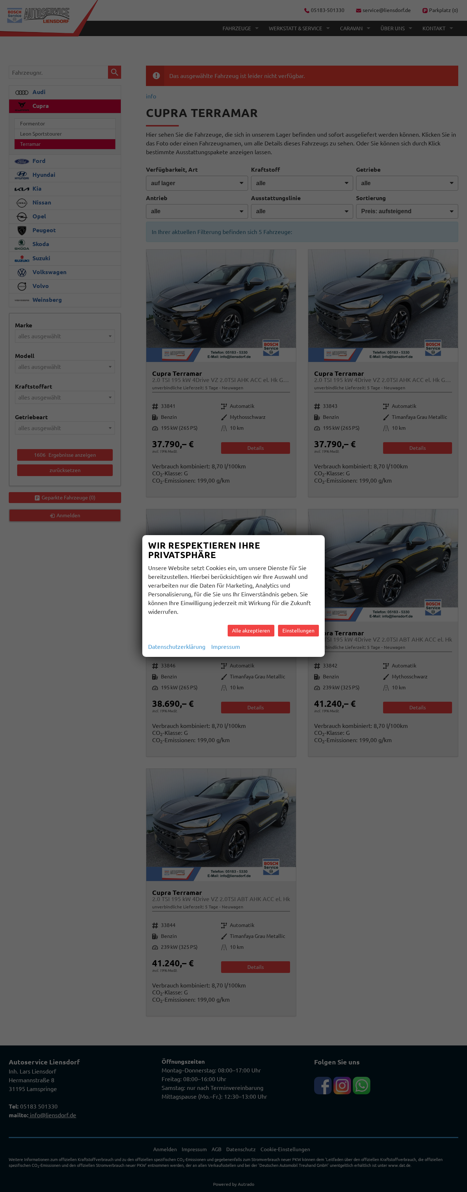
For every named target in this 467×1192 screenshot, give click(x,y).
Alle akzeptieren (251, 631)
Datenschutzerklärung (176, 646)
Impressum (225, 646)
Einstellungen (298, 631)
